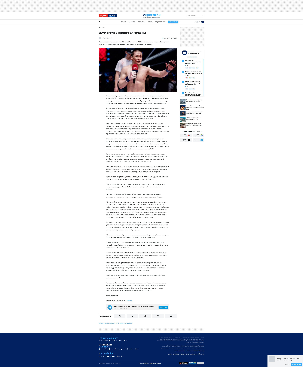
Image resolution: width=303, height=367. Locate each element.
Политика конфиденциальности (150, 363)
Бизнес (123, 22)
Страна (150, 22)
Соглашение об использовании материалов (189, 351)
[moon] (199, 22)
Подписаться (296, 364)
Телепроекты (184, 354)
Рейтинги (201, 354)
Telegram (129, 301)
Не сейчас (287, 364)
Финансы (132, 22)
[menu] (100, 22)
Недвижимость (160, 22)
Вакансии (193, 354)
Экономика (141, 22)
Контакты (176, 354)
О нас (170, 354)
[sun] (195, 22)
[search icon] (202, 15)
